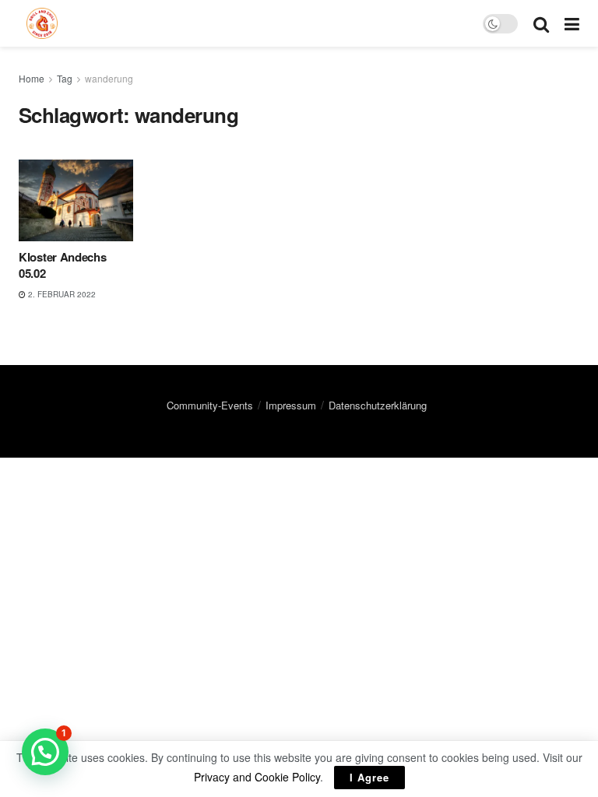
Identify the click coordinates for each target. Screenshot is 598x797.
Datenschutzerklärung (378, 405)
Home (31, 78)
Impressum (291, 405)
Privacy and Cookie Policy (257, 777)
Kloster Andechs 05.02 (63, 265)
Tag (64, 78)
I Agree (369, 777)
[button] (45, 752)
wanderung (109, 78)
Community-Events (210, 405)
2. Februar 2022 (61, 294)
